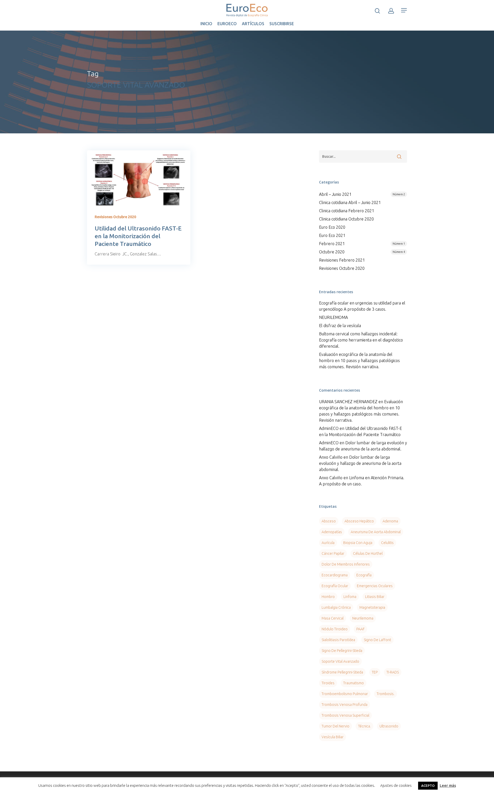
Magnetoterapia (372, 607)
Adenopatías (332, 532)
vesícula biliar (332, 737)
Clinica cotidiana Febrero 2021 (346, 210)
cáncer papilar (333, 553)
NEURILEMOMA (333, 317)
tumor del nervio (335, 726)
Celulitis (387, 543)
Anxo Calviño (330, 457)
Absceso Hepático (359, 521)
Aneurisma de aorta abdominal (376, 532)
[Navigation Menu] (404, 10)
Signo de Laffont (377, 640)
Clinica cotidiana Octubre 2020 (346, 219)
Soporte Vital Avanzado (340, 661)
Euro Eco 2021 (332, 235)
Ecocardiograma (335, 575)
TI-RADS (392, 672)
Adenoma (390, 521)
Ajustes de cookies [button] (396, 785)
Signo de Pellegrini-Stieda (342, 651)
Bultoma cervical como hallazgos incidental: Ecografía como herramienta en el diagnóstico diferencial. (361, 339)
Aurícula (328, 543)
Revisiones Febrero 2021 (342, 260)
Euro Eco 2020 (332, 227)
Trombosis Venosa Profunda (344, 705)
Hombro (328, 597)
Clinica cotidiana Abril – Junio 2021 (350, 202)
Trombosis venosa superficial (345, 715)
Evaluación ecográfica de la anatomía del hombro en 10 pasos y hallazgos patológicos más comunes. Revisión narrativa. (359, 360)
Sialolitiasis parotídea (338, 640)
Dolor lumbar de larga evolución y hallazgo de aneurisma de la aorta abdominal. (360, 463)
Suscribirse (281, 23)
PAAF (360, 629)
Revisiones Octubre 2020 (115, 217)
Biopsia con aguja (357, 543)
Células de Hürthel (368, 553)
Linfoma (349, 597)
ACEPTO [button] (428, 785)
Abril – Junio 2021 (362, 194)
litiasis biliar (374, 597)
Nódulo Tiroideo (335, 629)
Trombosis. (385, 694)
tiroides (328, 683)
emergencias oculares (375, 586)
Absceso (329, 521)
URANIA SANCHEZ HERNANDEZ (348, 401)
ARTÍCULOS (253, 23)
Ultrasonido (389, 726)
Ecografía (364, 575)
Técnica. (364, 726)
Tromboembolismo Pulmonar (345, 694)
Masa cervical (332, 618)
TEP (375, 672)
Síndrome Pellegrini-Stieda (342, 672)
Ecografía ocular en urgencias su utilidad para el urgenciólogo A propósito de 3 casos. (362, 306)
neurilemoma (362, 618)
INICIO (206, 23)
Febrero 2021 (362, 243)
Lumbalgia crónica (336, 607)
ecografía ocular (335, 586)
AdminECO (329, 428)
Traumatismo (353, 683)
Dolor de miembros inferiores (346, 564)
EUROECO (227, 23)
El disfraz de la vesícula (340, 325)
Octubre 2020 (362, 252)
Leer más (448, 785)
